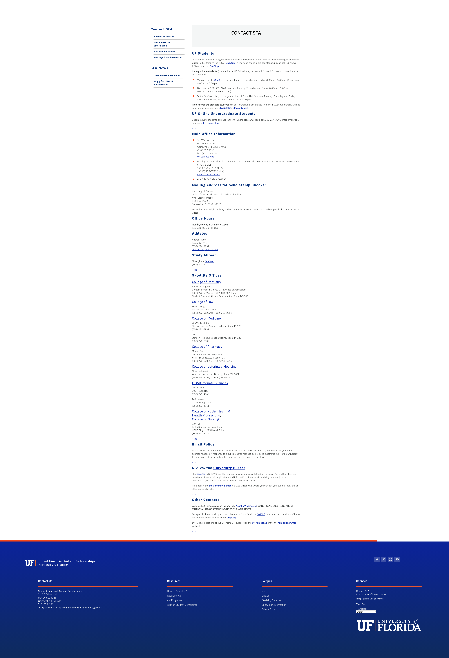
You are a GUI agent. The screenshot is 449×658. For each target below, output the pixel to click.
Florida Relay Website (208, 174)
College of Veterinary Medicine (214, 366)
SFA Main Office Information (162, 44)
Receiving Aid (174, 595)
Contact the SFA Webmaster (371, 594)
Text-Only (361, 604)
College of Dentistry (206, 282)
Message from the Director (168, 57)
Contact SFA (362, 591)
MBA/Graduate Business (210, 383)
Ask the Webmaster (246, 505)
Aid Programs (174, 600)
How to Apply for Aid (178, 591)
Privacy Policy (269, 609)
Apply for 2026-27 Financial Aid (163, 83)
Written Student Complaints (182, 604)
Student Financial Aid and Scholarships (60, 591)
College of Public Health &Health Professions (211, 413)
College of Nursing (205, 419)
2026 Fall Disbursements (167, 75)
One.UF (266, 595)
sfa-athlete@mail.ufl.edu (205, 249)
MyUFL (265, 591)
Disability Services (271, 600)
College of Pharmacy (207, 346)
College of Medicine (206, 318)
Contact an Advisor (164, 36)
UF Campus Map (205, 156)
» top (194, 128)
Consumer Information (274, 604)
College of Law (203, 301)
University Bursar (229, 468)
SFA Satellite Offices (165, 51)
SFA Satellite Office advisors (233, 107)
